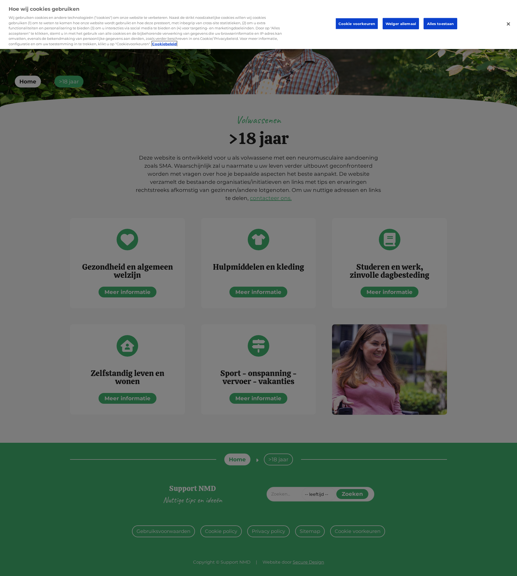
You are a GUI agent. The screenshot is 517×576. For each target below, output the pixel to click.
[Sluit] (508, 24)
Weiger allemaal (401, 23)
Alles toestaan (440, 23)
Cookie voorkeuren (356, 23)
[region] (258, 24)
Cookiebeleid (164, 43)
